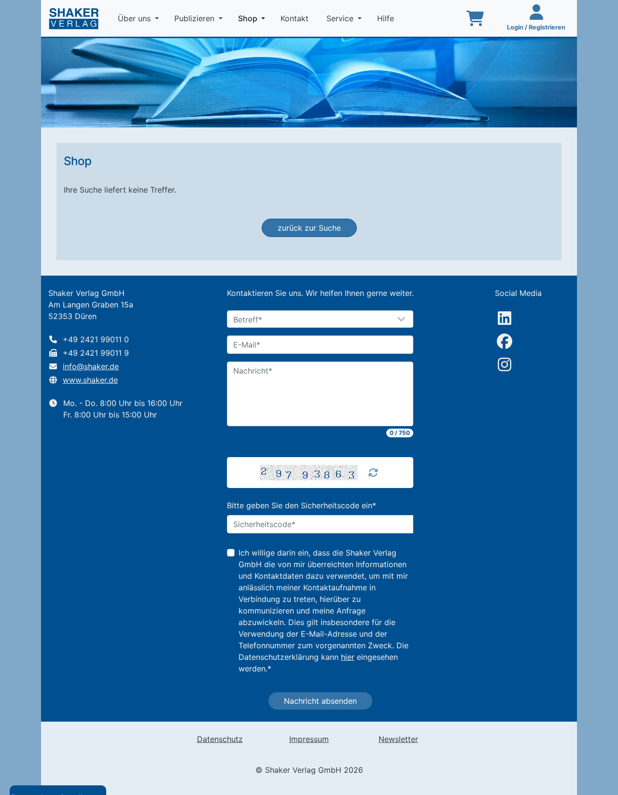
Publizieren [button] (195, 18)
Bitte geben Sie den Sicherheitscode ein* (301, 505)
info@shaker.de (91, 366)
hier (347, 657)
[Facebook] (504, 341)
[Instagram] (504, 364)
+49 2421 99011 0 (96, 339)
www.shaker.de (90, 380)
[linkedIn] (504, 318)
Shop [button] (253, 18)
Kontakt (296, 18)
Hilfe (386, 18)
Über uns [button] (135, 18)
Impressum (309, 739)
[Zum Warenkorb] (475, 18)
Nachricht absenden (320, 701)
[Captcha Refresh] (373, 472)
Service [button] (341, 18)
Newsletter (398, 739)
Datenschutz (220, 739)
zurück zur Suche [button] (309, 228)
